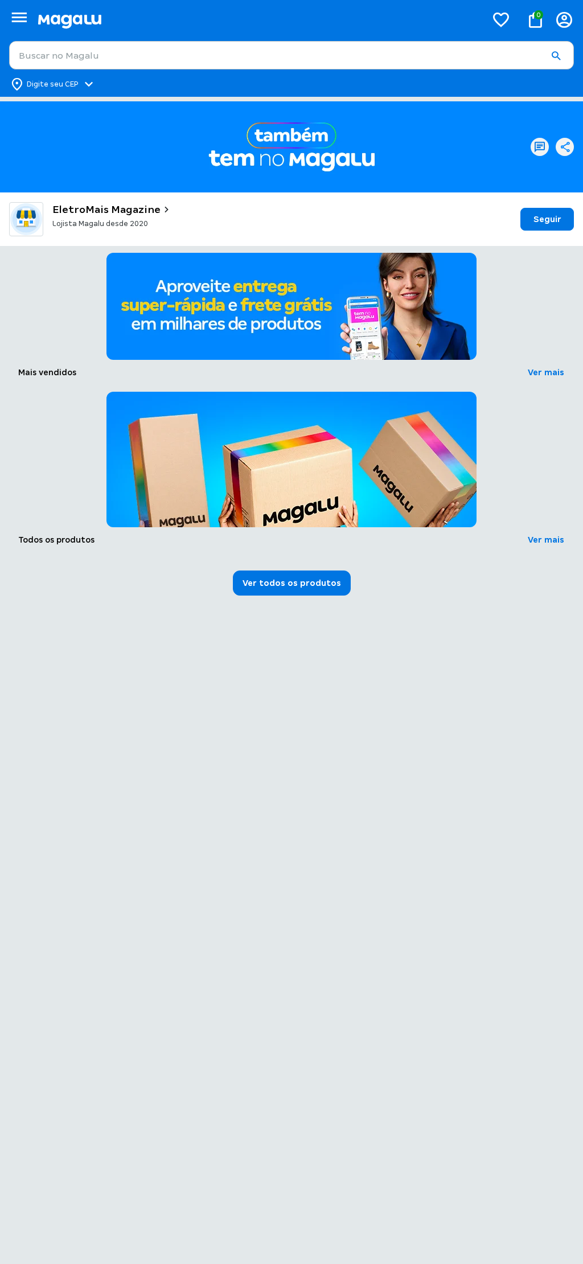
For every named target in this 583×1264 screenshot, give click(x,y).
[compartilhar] (565, 147)
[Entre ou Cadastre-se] (564, 20)
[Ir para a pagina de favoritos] (501, 19)
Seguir (547, 219)
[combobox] (291, 55)
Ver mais (546, 372)
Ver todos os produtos (292, 583)
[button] (556, 56)
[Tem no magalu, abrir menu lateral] (19, 17)
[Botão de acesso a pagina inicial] (257, 20)
